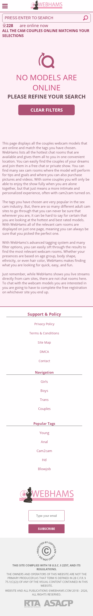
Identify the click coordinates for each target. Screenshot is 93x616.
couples (44, 408)
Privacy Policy (44, 324)
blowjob (44, 469)
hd (44, 459)
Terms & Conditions (44, 333)
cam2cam (44, 450)
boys (44, 390)
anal (44, 441)
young (44, 432)
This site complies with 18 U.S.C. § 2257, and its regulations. (46, 567)
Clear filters (46, 110)
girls (44, 381)
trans (44, 399)
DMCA (44, 351)
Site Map (44, 342)
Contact (44, 361)
